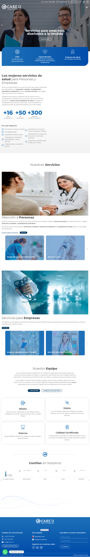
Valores (22, 433)
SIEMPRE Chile (39, 537)
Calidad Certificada (67, 433)
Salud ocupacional (55, 352)
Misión (23, 409)
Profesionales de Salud (57, 257)
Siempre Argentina (41, 540)
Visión (67, 408)
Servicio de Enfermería (17, 257)
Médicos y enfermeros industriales (22, 352)
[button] (73, 2)
